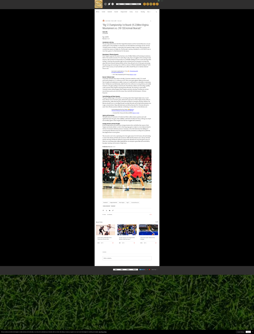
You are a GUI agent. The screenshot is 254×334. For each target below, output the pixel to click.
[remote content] (127, 72)
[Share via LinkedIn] (109, 210)
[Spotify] (147, 269)
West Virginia (121, 202)
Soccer (136, 11)
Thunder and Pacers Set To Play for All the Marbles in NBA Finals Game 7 (127, 238)
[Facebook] (143, 269)
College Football (124, 11)
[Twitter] (140, 269)
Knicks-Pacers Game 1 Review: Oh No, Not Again (147, 238)
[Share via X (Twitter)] (106, 210)
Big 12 (128, 202)
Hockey (131, 11)
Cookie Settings (240, 332)
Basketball (110, 11)
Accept (248, 332)
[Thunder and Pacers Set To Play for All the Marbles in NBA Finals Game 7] (127, 229)
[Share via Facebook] (103, 210)
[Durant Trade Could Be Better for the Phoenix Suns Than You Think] (105, 229)
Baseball (116, 11)
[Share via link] (113, 210)
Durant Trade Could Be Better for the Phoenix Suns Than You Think (105, 238)
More (148, 11)
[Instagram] (145, 269)
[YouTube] (149, 269)
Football (103, 11)
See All (157, 222)
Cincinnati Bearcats (135, 202)
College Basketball (113, 202)
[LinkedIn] (142, 269)
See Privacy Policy (103, 332)
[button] (156, 11)
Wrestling (143, 11)
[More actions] (150, 21)
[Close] (252, 332)
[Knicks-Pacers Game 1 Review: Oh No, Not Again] (148, 229)
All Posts (97, 11)
